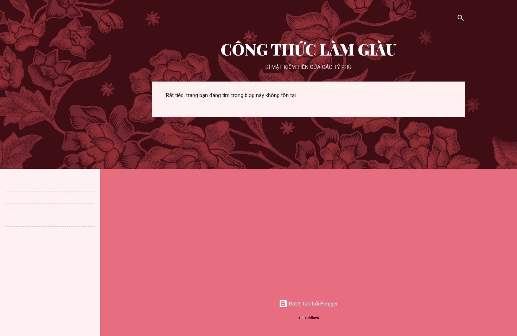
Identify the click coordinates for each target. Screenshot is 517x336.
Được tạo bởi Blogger (312, 304)
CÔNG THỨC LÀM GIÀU (309, 49)
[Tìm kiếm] (461, 19)
